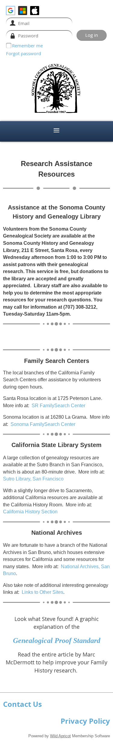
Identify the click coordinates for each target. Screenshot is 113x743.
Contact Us (22, 704)
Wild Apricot (60, 736)
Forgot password (23, 53)
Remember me (27, 46)
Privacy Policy (85, 721)
